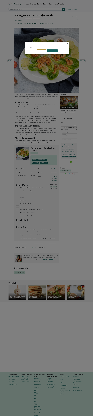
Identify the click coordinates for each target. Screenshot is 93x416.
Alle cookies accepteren (52, 50)
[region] (47, 48)
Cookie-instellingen (41, 50)
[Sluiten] (67, 43)
